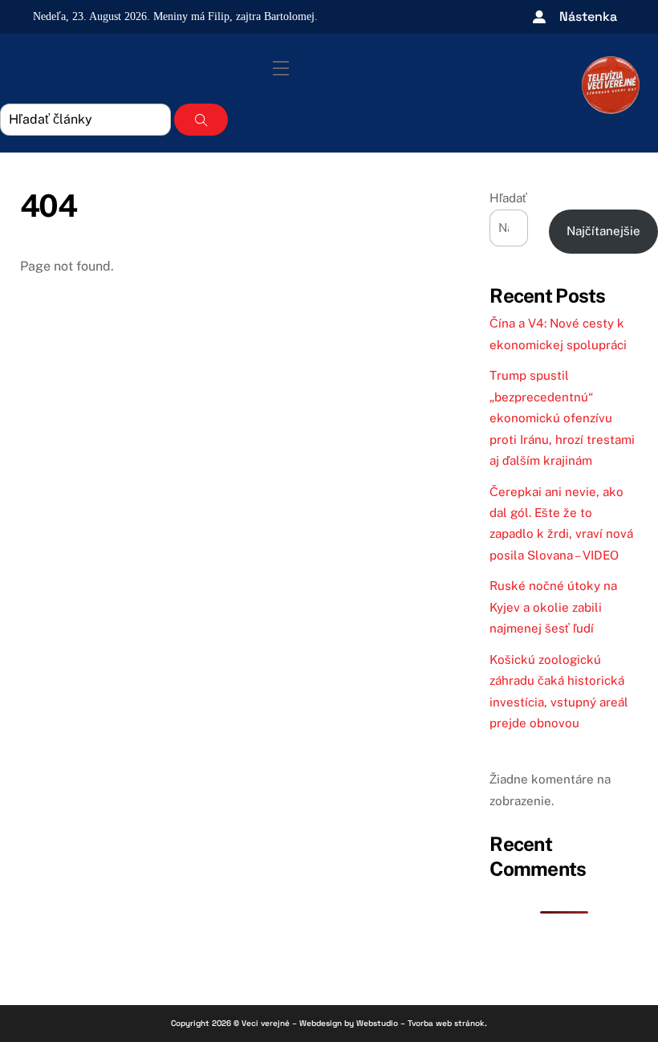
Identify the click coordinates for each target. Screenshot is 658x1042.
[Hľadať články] (201, 120)
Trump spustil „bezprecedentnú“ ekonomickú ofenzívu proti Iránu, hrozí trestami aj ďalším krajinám (562, 417)
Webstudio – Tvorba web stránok (420, 1023)
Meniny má (191, 16)
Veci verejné (266, 1023)
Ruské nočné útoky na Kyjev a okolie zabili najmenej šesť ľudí (553, 607)
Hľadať (508, 198)
